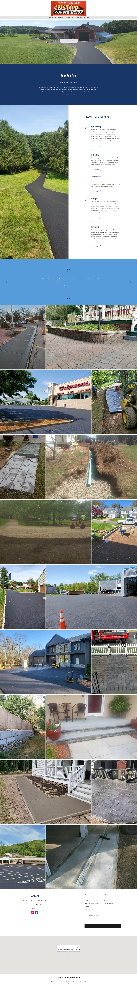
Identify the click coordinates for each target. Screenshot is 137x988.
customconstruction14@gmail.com (34, 905)
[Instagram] (32, 912)
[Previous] (6, 282)
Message (87, 912)
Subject (87, 906)
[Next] (130, 282)
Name (86, 894)
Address (106, 900)
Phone (86, 900)
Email (105, 894)
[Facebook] (36, 912)
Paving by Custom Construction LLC (68, 977)
